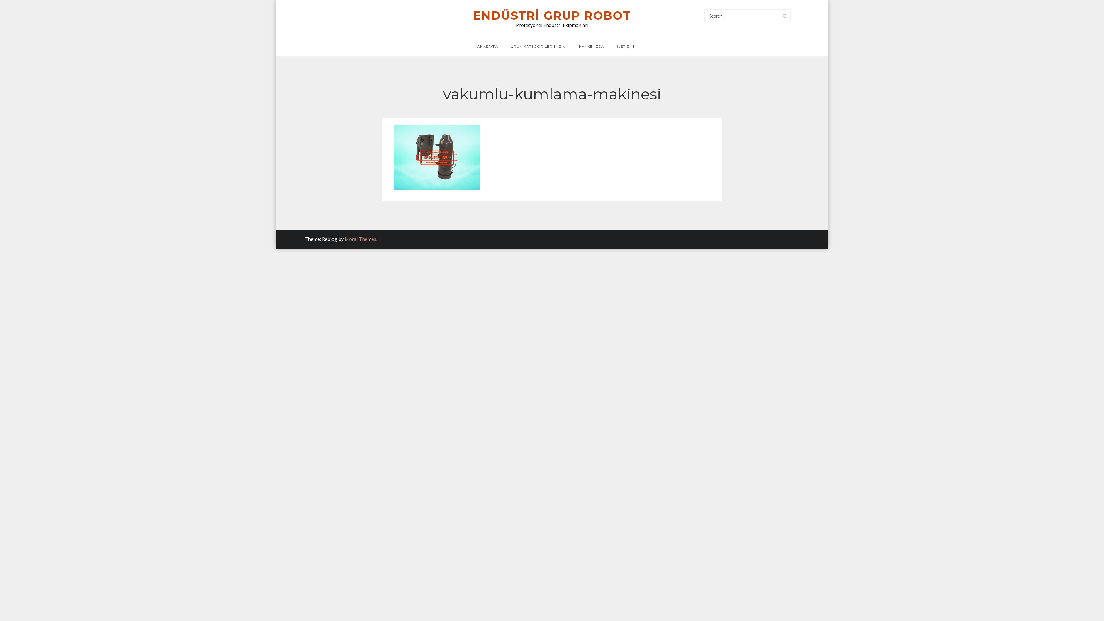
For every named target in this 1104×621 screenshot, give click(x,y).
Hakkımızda (591, 46)
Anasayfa (487, 46)
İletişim (625, 46)
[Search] (785, 15)
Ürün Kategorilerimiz (536, 46)
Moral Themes (360, 239)
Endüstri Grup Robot (552, 15)
